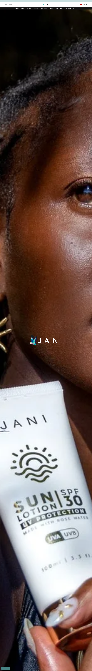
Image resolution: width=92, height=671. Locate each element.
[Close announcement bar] (91, 1)
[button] (12, 4)
